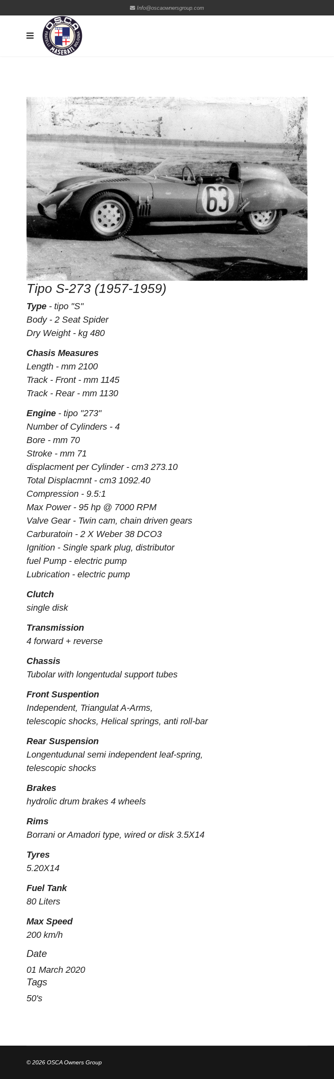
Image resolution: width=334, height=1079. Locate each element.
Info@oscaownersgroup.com (170, 8)
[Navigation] (30, 35)
